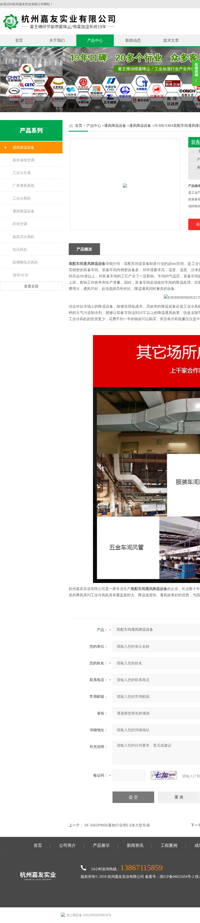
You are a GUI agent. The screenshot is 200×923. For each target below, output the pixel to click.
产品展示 (101, 845)
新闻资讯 (135, 845)
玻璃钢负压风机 (25, 262)
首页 (19, 40)
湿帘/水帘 (20, 275)
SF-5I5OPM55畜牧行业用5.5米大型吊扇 (117, 825)
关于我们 (57, 40)
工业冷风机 (21, 198)
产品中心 (95, 40)
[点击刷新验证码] (164, 775)
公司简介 (67, 845)
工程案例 (169, 845)
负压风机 (19, 249)
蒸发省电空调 (23, 160)
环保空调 (19, 224)
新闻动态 (133, 40)
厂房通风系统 (23, 185)
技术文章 (171, 40)
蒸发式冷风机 (23, 237)
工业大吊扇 (21, 173)
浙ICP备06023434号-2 (177, 877)
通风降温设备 (23, 147)
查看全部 (31, 286)
